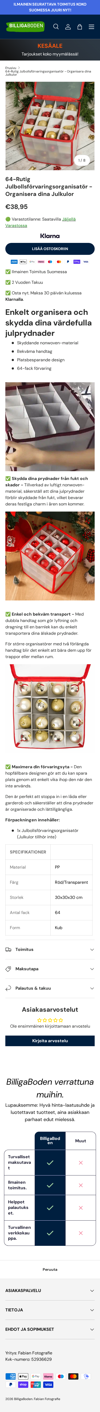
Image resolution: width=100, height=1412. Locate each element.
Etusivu (10, 68)
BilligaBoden (23, 1399)
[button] (80, 27)
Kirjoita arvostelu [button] (50, 1041)
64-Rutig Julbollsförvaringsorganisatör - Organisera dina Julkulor (48, 73)
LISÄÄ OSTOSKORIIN (50, 248)
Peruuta (50, 1269)
